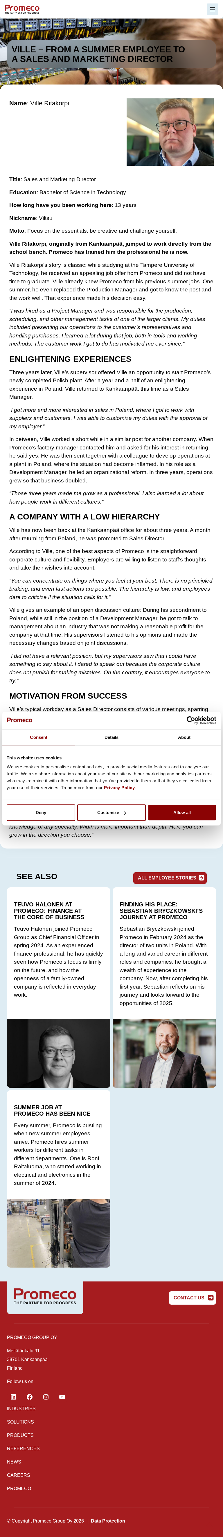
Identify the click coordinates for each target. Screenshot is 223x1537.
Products (20, 1435)
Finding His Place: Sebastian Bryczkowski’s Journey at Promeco (161, 910)
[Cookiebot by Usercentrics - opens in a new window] (191, 720)
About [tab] (184, 736)
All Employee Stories (167, 877)
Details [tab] (112, 736)
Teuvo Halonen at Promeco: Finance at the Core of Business (49, 910)
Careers (18, 1475)
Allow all (182, 812)
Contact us (190, 1297)
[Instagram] (45, 1397)
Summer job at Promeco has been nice (52, 1110)
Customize (108, 812)
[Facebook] (29, 1397)
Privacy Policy (119, 787)
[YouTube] (62, 1397)
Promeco (19, 1488)
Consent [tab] (38, 736)
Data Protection (108, 1520)
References (23, 1448)
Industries (21, 1408)
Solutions (20, 1422)
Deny (41, 812)
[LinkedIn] (13, 1397)
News (14, 1461)
